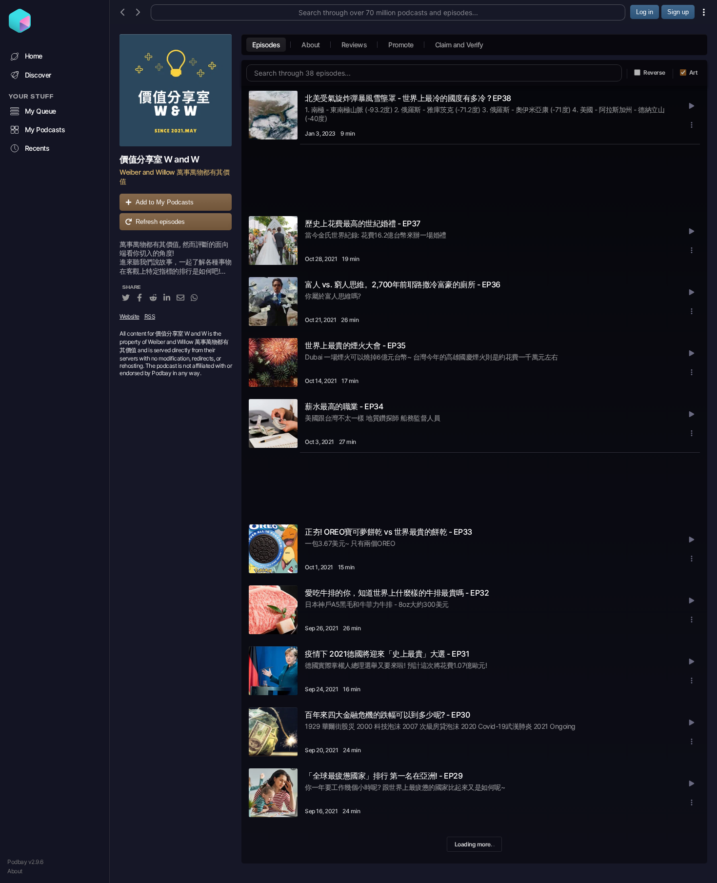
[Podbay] (20, 30)
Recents (37, 148)
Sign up (678, 12)
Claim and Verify (459, 44)
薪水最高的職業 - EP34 (344, 406)
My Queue (40, 111)
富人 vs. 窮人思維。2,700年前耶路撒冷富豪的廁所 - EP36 (402, 284)
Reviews (354, 44)
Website (129, 316)
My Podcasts (45, 129)
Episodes (266, 44)
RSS (150, 316)
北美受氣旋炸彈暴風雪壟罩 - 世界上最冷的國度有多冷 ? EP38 (408, 98)
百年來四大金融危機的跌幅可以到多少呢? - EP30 (387, 715)
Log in (644, 12)
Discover (38, 75)
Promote (401, 44)
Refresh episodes (160, 221)
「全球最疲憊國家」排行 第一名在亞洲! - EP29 (383, 776)
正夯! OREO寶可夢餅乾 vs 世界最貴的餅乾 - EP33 (388, 532)
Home (33, 56)
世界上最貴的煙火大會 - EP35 (355, 345)
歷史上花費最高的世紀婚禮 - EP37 (362, 223)
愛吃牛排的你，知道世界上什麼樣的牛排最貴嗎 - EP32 (397, 593)
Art (693, 72)
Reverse (654, 72)
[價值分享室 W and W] (176, 90)
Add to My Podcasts (165, 202)
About (14, 871)
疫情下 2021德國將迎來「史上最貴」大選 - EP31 (387, 654)
